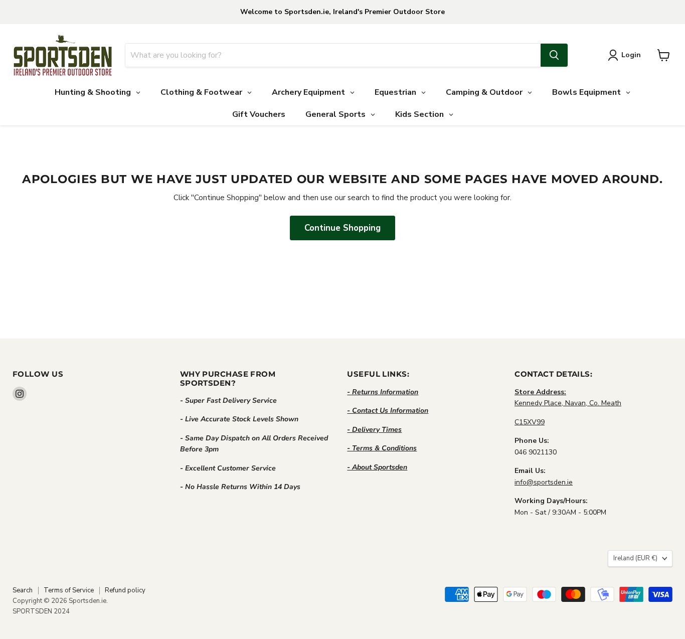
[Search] (554, 55)
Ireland (635, 558)
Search (23, 590)
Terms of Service (69, 590)
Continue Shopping (342, 228)
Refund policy (125, 590)
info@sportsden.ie (544, 482)
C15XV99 (530, 422)
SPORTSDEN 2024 (41, 611)
